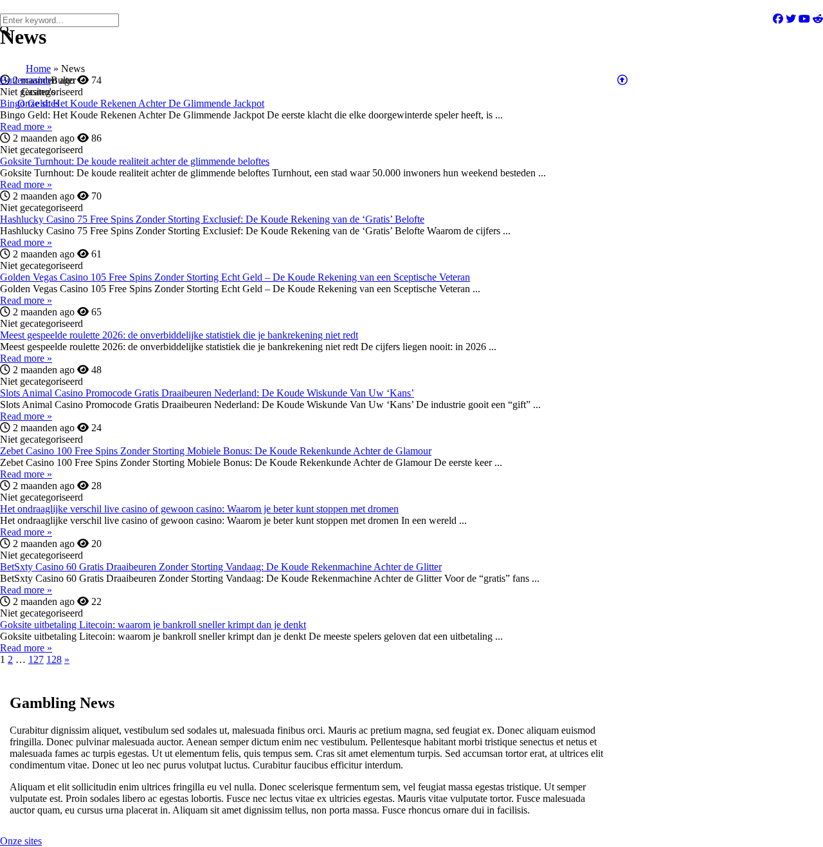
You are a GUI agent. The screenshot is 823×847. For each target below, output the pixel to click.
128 (54, 659)
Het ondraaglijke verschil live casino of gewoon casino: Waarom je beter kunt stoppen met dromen (199, 508)
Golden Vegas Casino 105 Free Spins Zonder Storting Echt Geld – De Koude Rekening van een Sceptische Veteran (235, 277)
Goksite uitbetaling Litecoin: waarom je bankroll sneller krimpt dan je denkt (153, 624)
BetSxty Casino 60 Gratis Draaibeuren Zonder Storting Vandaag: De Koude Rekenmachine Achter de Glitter (221, 566)
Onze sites (21, 840)
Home (38, 68)
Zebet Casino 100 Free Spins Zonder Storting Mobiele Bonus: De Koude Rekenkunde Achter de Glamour (215, 450)
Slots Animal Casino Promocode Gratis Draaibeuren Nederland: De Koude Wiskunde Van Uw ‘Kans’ (207, 392)
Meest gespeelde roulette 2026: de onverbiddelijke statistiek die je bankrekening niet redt (179, 335)
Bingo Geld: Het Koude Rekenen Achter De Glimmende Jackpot (132, 103)
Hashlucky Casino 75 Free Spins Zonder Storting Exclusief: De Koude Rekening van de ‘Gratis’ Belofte (212, 219)
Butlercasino (25, 80)
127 (36, 659)
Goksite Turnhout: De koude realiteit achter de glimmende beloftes (134, 161)
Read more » (26, 126)
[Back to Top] (622, 80)
